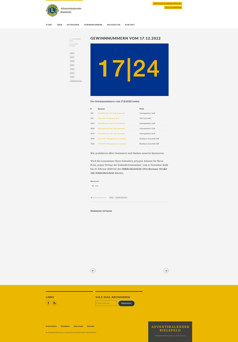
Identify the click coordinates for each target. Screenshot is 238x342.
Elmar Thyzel (73, 45)
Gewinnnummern (93, 25)
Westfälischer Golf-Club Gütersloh (111, 113)
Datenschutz (51, 326)
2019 (72, 65)
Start (49, 25)
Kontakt (130, 25)
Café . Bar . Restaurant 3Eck (108, 118)
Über (59, 25)
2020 (72, 69)
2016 (72, 53)
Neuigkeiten (113, 25)
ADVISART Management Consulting (112, 139)
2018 (72, 61)
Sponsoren (73, 25)
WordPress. (92, 332)
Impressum (78, 326)
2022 (72, 77)
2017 (72, 57)
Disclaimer (65, 326)
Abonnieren (126, 303)
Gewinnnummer (76, 81)
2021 (72, 73)
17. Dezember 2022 (75, 40)
